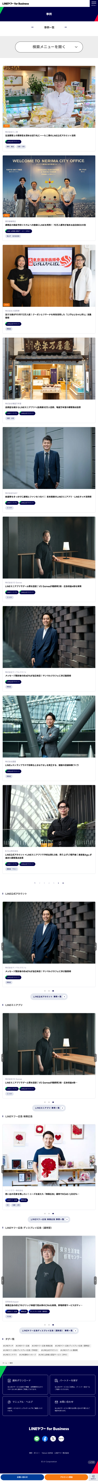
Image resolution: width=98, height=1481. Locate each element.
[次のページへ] (58, 883)
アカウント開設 (66, 1477)
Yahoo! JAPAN (47, 1453)
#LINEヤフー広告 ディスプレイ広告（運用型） (73, 1345)
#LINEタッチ (8, 1345)
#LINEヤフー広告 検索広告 (42, 1345)
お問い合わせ (22, 1477)
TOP (92, 1462)
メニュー (93, 5)
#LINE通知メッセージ (27, 1354)
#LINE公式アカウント (49, 1350)
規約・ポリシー (34, 1453)
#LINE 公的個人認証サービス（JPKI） (53, 1354)
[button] (95, 946)
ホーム (5, 1363)
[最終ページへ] (63, 883)
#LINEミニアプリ (10, 1354)
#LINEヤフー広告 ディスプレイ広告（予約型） (21, 1350)
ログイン (93, 1479)
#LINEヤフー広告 (22, 1345)
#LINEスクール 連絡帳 (69, 1350)
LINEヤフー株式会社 (62, 1453)
